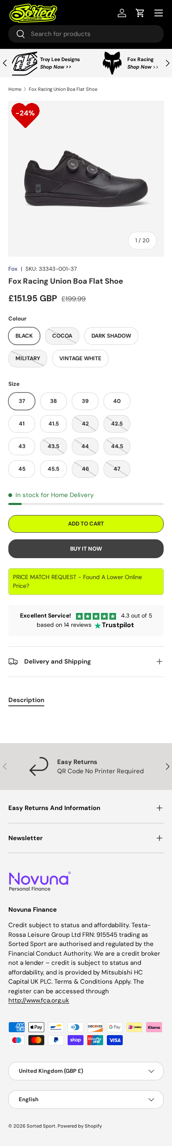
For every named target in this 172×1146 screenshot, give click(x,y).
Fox (13, 268)
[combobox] (86, 34)
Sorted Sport (41, 1126)
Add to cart (86, 523)
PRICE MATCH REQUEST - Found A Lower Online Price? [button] (77, 581)
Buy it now (86, 548)
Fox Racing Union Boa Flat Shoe (63, 89)
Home (14, 89)
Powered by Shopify (80, 1126)
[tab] (26, 700)
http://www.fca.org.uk (38, 1000)
